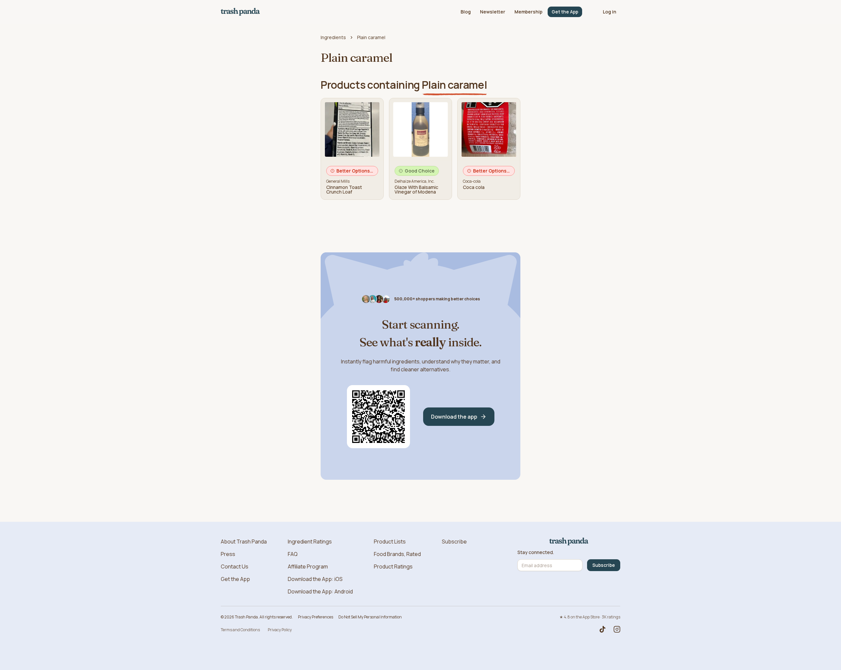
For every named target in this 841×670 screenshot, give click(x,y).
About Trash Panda (244, 541)
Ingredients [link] (333, 37)
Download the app (454, 416)
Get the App (565, 12)
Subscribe (454, 541)
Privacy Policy (280, 630)
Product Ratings (393, 566)
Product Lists (390, 541)
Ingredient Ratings (310, 541)
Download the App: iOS (315, 579)
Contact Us (234, 566)
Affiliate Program (308, 566)
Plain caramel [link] (371, 37)
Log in (609, 12)
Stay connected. (535, 552)
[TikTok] (602, 629)
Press (228, 554)
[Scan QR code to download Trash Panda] (378, 416)
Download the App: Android (320, 591)
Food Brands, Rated (397, 554)
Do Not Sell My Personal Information (370, 617)
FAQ (293, 554)
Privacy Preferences (315, 617)
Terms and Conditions (240, 630)
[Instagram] (617, 629)
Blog (466, 12)
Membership (528, 12)
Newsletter (492, 12)
